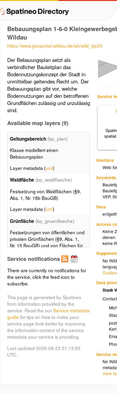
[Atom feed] (65, 263)
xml (49, 168)
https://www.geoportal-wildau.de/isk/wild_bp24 (54, 45)
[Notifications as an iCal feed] (75, 263)
